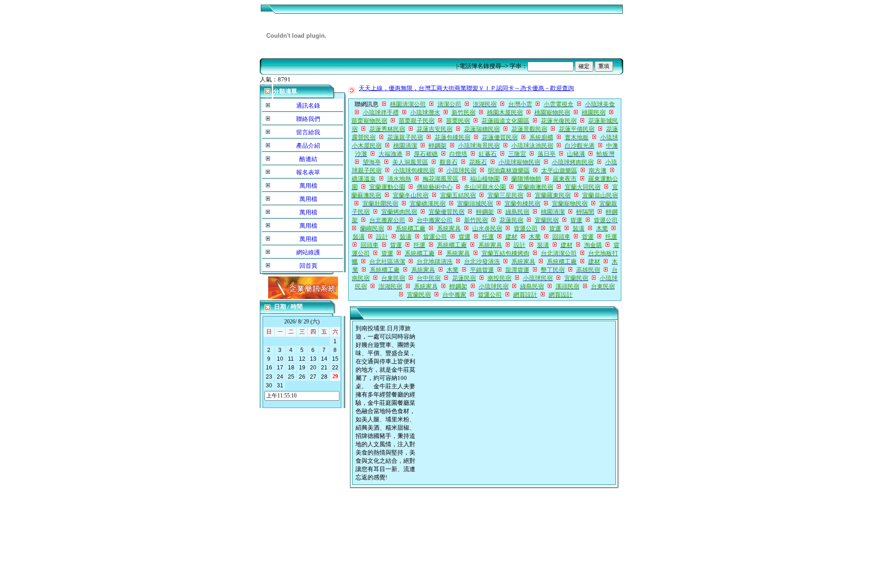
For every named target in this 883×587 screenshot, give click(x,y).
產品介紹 (308, 145)
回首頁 (308, 265)
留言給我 (308, 132)
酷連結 (308, 158)
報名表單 (308, 172)
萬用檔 (308, 185)
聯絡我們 (308, 118)
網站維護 (308, 252)
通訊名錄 (308, 105)
